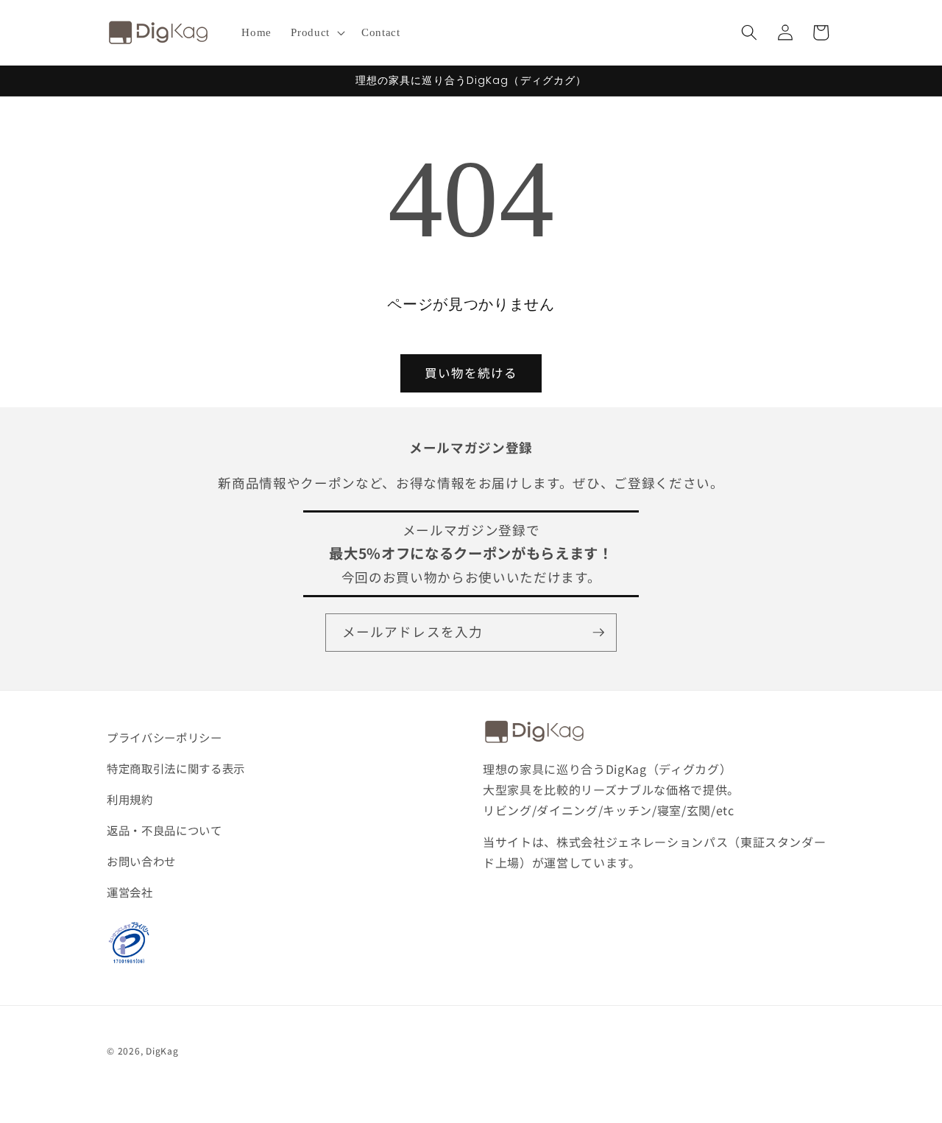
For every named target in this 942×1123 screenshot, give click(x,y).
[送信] (598, 632)
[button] (316, 32)
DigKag (162, 1050)
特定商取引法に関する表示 (176, 768)
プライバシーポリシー (164, 737)
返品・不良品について (164, 830)
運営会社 (130, 892)
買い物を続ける (471, 372)
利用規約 (130, 799)
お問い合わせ (141, 861)
